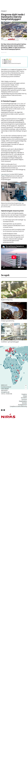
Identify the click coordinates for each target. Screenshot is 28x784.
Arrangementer (22, 404)
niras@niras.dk (5, 392)
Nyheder (24, 403)
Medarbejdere (23, 401)
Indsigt (25, 396)
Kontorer (24, 399)
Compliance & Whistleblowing (18, 406)
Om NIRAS (24, 397)
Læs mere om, (5, 174)
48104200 (4, 390)
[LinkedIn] (2, 410)
